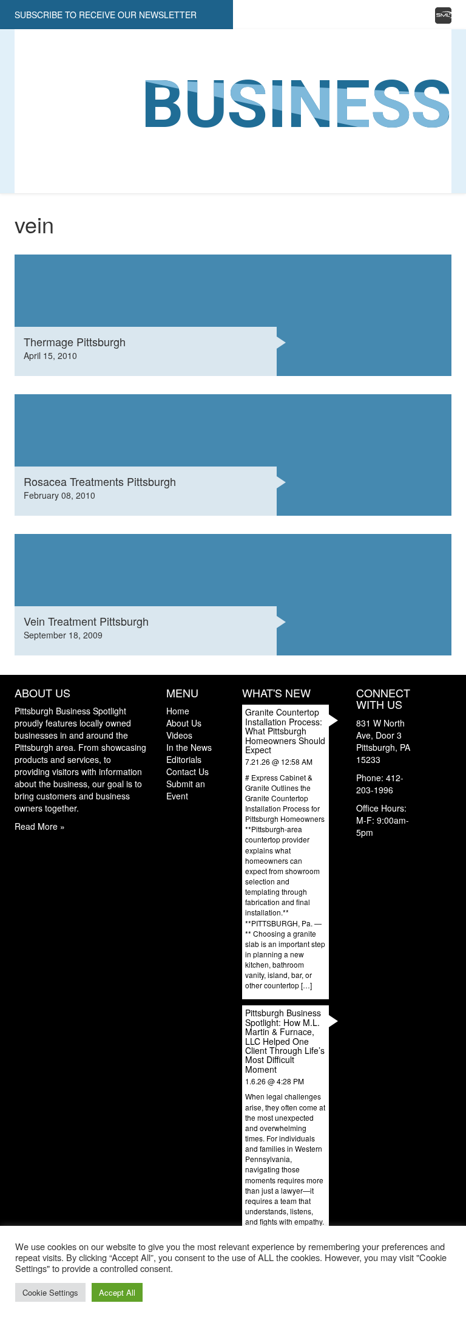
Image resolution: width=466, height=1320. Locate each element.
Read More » (40, 826)
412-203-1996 (380, 783)
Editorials (39, 148)
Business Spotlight (61, 93)
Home (27, 56)
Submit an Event (185, 790)
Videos (30, 111)
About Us (36, 75)
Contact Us (42, 166)
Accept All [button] (117, 1292)
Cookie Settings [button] (50, 1292)
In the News (42, 129)
